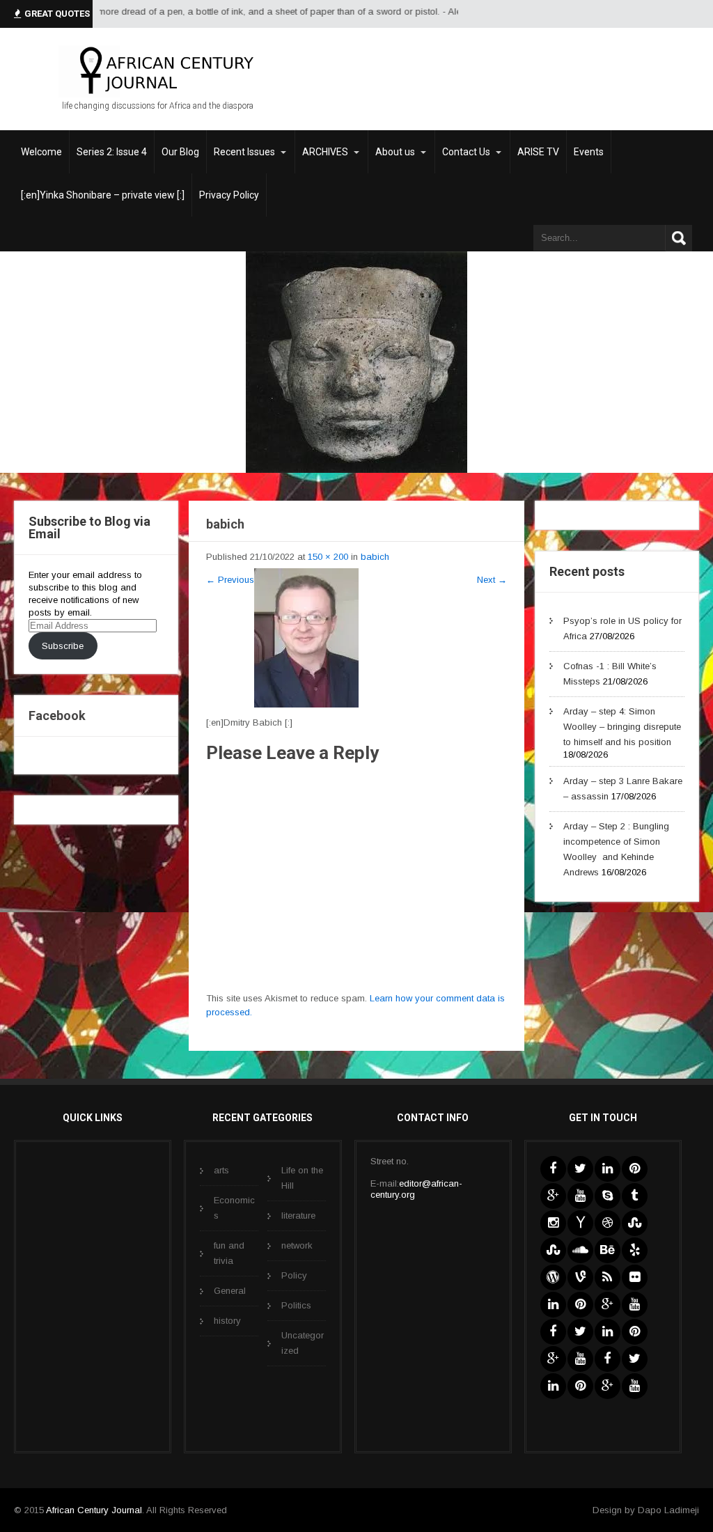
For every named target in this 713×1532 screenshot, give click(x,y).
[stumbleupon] (635, 1223)
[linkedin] (607, 1169)
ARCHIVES (325, 151)
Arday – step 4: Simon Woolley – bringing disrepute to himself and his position (622, 726)
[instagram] (553, 1223)
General (230, 1290)
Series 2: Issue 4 (112, 151)
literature (298, 1215)
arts (221, 1170)
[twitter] (580, 1169)
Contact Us (466, 151)
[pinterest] (635, 1169)
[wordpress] (553, 1277)
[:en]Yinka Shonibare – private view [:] (103, 195)
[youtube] (580, 1196)
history (227, 1320)
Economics (234, 1208)
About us (395, 151)
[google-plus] (553, 1196)
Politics (296, 1305)
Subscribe (63, 646)
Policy (294, 1275)
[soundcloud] (580, 1250)
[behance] (607, 1250)
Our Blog (180, 151)
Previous (230, 579)
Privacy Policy (229, 195)
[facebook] (553, 1169)
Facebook (57, 715)
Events (589, 151)
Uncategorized (302, 1343)
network (297, 1245)
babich (375, 557)
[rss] (607, 1277)
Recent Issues (244, 151)
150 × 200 (328, 557)
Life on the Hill (302, 1178)
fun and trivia (229, 1253)
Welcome (41, 151)
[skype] (607, 1196)
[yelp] (635, 1250)
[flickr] (635, 1277)
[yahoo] (580, 1223)
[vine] (580, 1277)
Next (492, 579)
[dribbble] (607, 1223)
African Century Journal (94, 1510)
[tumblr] (635, 1196)
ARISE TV (538, 151)
